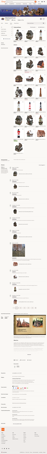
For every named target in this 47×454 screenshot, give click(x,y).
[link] (13, 308)
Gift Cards (39, 3)
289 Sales (2, 42)
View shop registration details (17, 423)
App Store (4, 446)
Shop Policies (16, 23)
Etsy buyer (13, 295)
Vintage (30, 3)
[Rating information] (5, 20)
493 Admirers (3, 44)
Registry (35, 3)
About (11, 23)
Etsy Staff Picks (12, 3)
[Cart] (44, 2)
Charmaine (13, 205)
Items (2, 23)
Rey (12, 192)
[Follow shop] (44, 19)
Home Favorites (18, 3)
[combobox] (20, 2)
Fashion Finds (25, 3)
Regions (44, 452)
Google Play (11, 446)
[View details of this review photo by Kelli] (18, 250)
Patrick (13, 230)
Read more (29, 354)
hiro (12, 270)
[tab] (6, 27)
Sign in (39, 1)
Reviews (6, 23)
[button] (41, 19)
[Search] (35, 2)
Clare (13, 167)
